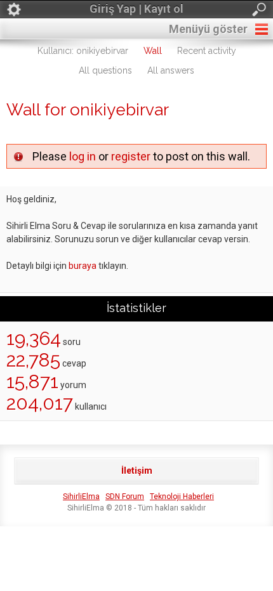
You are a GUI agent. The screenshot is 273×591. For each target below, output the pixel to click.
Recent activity (206, 51)
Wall (152, 51)
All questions (105, 70)
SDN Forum (124, 496)
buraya (83, 266)
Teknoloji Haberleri (182, 496)
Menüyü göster (208, 29)
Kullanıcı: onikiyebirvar (82, 51)
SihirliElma (81, 496)
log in (82, 156)
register (130, 156)
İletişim (136, 470)
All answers (170, 70)
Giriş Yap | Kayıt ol (136, 8)
